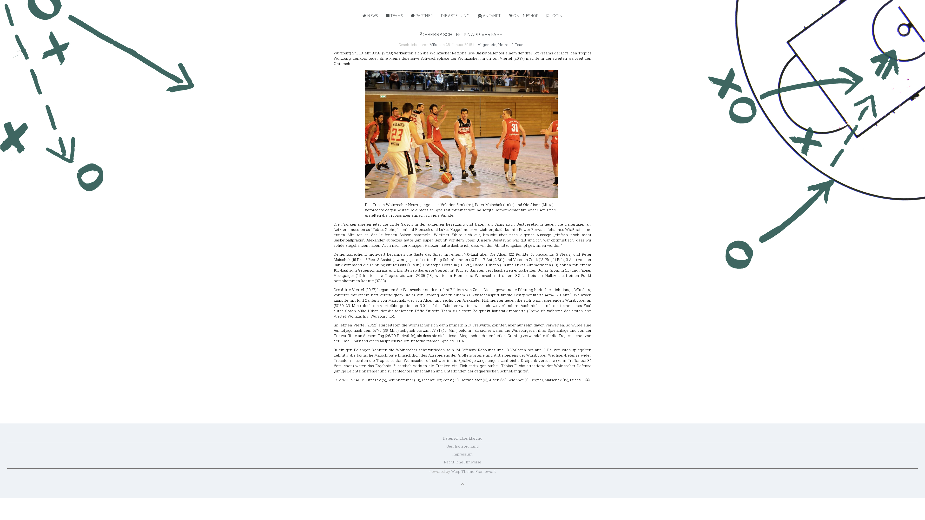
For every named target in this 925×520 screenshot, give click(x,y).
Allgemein (487, 44)
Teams (396, 15)
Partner (424, 15)
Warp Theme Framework (473, 471)
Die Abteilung (455, 15)
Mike (433, 44)
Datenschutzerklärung (462, 438)
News (372, 15)
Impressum (462, 454)
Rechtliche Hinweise (462, 462)
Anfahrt (491, 15)
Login (555, 15)
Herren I (505, 44)
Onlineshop (525, 15)
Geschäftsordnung (462, 446)
